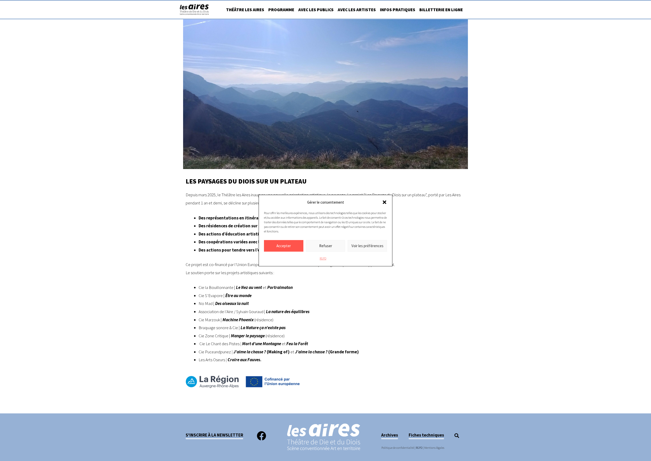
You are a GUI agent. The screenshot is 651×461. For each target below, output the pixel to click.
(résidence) (275, 336)
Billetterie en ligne (441, 9)
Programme (281, 9)
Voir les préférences (367, 245)
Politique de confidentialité (397, 448)
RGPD (323, 258)
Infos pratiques (397, 9)
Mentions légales (434, 448)
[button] (384, 202)
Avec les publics (316, 9)
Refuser (325, 245)
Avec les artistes (357, 9)
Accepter (283, 245)
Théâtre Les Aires (245, 9)
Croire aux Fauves (244, 359)
